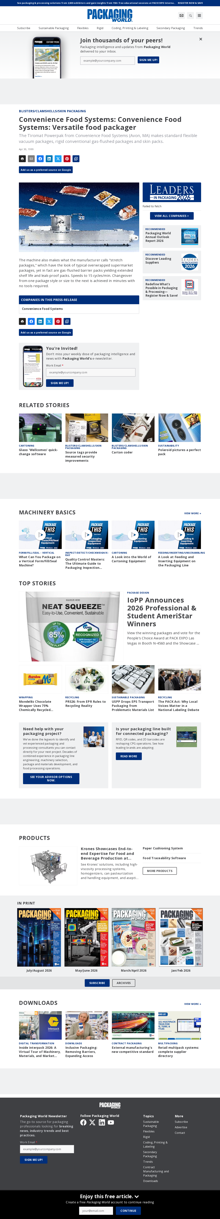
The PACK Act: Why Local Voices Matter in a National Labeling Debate (178, 706)
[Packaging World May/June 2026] (86, 937)
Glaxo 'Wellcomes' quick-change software (38, 452)
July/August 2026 (39, 970)
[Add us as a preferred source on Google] (76, 158)
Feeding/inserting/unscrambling (181, 552)
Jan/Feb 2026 (181, 970)
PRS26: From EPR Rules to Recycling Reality (85, 704)
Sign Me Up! (148, 60)
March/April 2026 (133, 970)
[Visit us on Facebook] (83, 1122)
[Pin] (67, 158)
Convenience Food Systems (42, 309)
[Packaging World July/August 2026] (39, 937)
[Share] (40, 158)
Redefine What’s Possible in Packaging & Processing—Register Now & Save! (161, 289)
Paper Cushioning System (163, 848)
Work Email (54, 365)
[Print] (22, 158)
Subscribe (97, 983)
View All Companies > (172, 216)
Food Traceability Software (164, 858)
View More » (192, 513)
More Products (159, 871)
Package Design (138, 592)
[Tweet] (58, 158)
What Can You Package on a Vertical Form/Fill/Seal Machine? (39, 561)
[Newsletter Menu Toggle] (181, 15)
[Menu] (199, 15)
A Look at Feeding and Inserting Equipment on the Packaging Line (177, 561)
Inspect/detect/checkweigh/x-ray (87, 554)
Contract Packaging (127, 1043)
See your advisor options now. (51, 778)
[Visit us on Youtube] (111, 1122)
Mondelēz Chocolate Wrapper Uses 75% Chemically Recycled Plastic (35, 706)
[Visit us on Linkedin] (102, 1122)
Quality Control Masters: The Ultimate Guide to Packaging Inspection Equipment (85, 563)
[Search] (190, 15)
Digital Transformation (36, 1043)
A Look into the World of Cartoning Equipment (131, 559)
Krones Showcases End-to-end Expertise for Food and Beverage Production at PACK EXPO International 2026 (107, 853)
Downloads (73, 1043)
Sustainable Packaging (128, 697)
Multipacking (168, 1043)
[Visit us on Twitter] (92, 1122)
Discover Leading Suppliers (158, 260)
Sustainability (168, 445)
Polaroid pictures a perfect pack (179, 452)
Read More (128, 756)
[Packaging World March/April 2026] (134, 937)
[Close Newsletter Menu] (201, 39)
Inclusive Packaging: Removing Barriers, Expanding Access (81, 1052)
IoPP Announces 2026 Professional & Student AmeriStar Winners (162, 612)
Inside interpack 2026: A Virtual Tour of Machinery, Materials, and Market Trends (40, 1052)
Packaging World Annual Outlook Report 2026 (158, 237)
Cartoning (26, 445)
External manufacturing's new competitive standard (132, 1050)
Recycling (72, 697)
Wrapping (26, 697)
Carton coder (122, 452)
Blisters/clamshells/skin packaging (52, 111)
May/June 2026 (86, 970)
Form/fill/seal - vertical (36, 552)
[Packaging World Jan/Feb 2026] (181, 937)
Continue (128, 1211)
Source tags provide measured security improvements (81, 456)
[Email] (31, 158)
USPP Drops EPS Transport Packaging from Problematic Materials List (133, 706)
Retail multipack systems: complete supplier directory (178, 1052)
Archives (124, 983)
